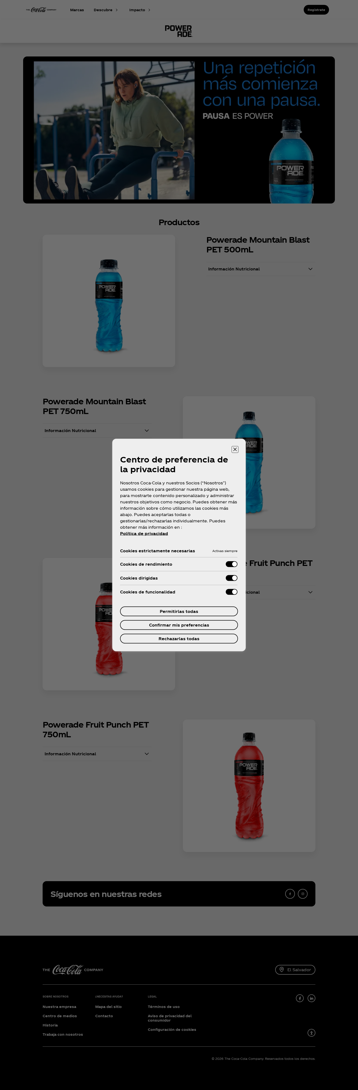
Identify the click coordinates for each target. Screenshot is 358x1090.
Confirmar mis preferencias (179, 625)
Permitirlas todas (179, 611)
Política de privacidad (144, 533)
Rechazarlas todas (179, 638)
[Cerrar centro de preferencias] (235, 450)
